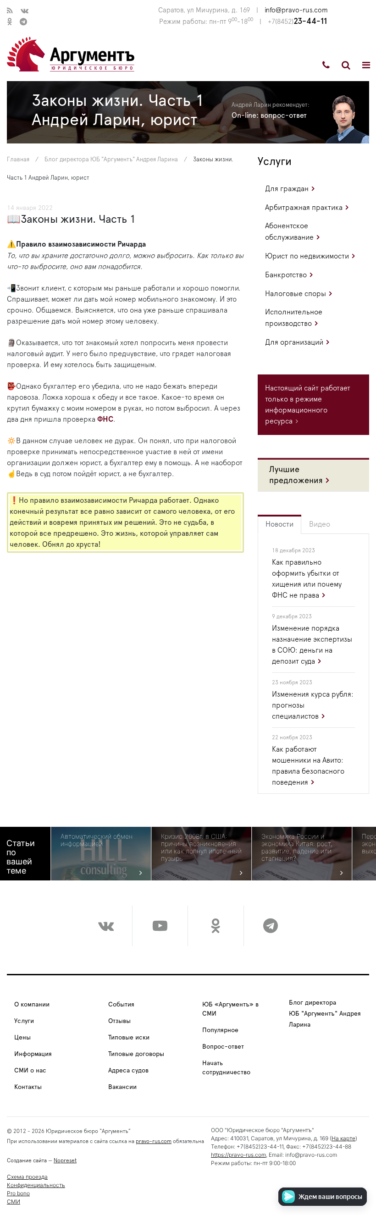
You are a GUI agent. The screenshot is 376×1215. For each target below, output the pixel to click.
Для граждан (287, 188)
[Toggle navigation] (366, 65)
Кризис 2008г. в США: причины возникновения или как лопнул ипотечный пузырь (201, 847)
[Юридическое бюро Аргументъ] (70, 53)
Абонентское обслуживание (289, 231)
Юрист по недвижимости (307, 256)
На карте (343, 1138)
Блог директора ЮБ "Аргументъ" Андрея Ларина (111, 160)
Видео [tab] (319, 524)
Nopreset (65, 1160)
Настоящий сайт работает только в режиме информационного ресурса (307, 405)
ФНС (105, 419)
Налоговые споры (295, 293)
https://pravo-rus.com (238, 1154)
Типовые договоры (136, 1054)
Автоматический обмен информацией (97, 840)
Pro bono (18, 1193)
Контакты (28, 1087)
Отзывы (119, 1021)
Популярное (220, 1030)
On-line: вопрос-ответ (269, 115)
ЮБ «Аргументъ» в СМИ (230, 1009)
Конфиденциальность (36, 1185)
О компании (32, 1004)
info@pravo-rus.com (296, 10)
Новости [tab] (279, 524)
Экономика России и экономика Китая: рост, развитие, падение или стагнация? (296, 847)
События (121, 1004)
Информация (33, 1054)
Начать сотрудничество (226, 1068)
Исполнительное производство (293, 317)
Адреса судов (128, 1070)
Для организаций (294, 342)
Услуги (275, 161)
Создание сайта (27, 1160)
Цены (22, 1037)
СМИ (13, 1201)
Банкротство (286, 275)
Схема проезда (27, 1176)
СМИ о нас (30, 1070)
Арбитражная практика (304, 207)
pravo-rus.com (153, 1141)
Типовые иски (128, 1037)
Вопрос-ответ (223, 1047)
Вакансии (122, 1087)
